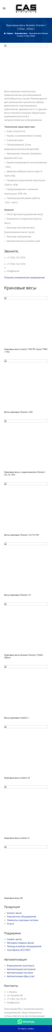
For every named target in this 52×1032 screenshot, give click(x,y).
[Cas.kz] (26, 8)
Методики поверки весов (20, 943)
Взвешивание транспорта (20, 965)
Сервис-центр (14, 939)
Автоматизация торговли (20, 972)
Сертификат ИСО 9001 (19, 950)
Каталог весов (14, 913)
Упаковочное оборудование (21, 916)
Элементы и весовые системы (22, 920)
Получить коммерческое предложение (24, 277)
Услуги (10, 923)
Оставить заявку (26, 1028)
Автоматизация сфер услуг (21, 976)
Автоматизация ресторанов (21, 969)
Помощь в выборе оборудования (24, 946)
